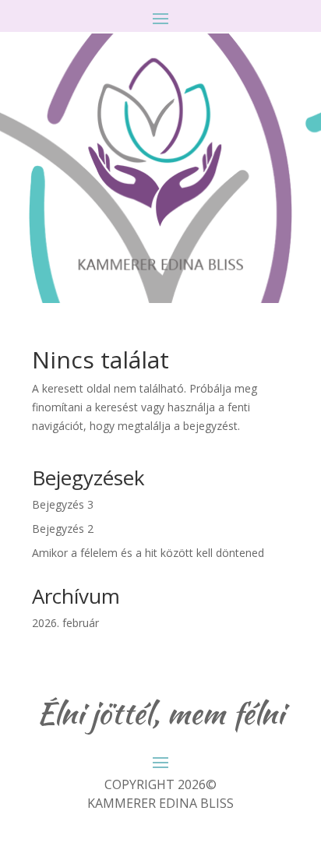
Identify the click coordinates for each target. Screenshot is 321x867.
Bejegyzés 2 (62, 528)
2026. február (65, 622)
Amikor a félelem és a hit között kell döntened (148, 552)
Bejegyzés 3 (62, 504)
